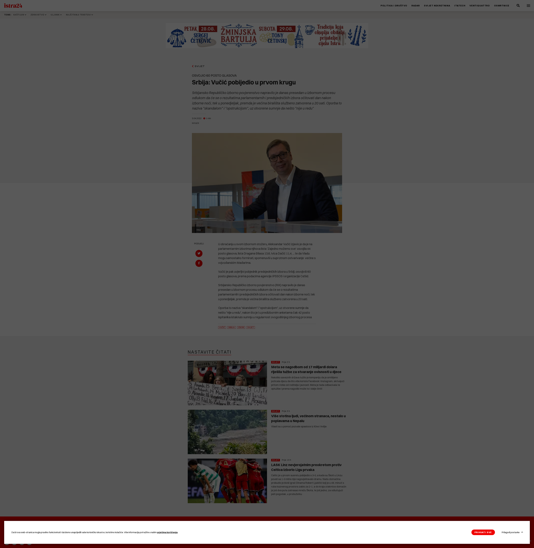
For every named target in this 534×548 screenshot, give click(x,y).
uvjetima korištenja (167, 532)
